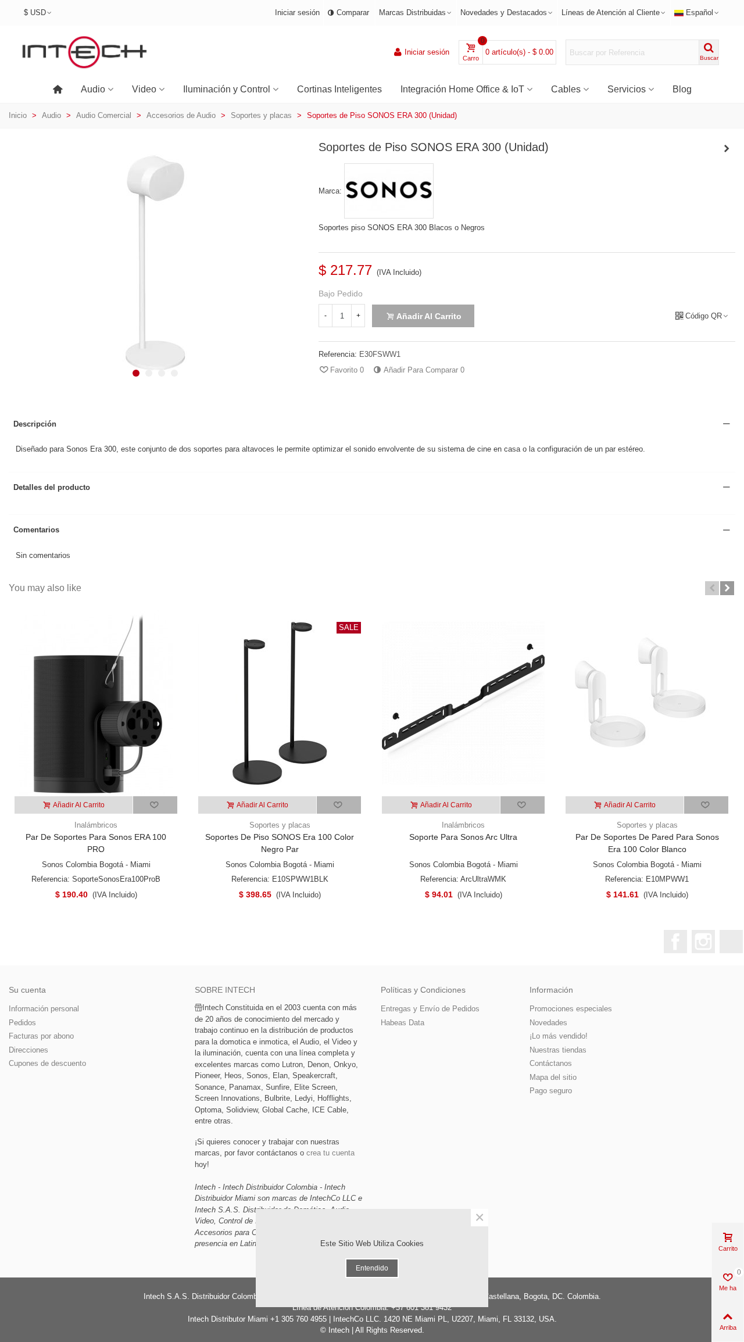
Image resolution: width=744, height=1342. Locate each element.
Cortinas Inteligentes (339, 89)
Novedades (548, 1022)
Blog (682, 89)
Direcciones (28, 1050)
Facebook (675, 941)
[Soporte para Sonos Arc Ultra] (463, 703)
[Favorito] (155, 805)
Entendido (372, 1268)
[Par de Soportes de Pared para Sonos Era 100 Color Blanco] (647, 703)
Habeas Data (402, 1022)
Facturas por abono (41, 1036)
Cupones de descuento (47, 1063)
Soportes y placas (279, 825)
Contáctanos (551, 1063)
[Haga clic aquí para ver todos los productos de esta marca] (389, 191)
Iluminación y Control (226, 89)
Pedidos (22, 1022)
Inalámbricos (95, 825)
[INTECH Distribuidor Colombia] (84, 52)
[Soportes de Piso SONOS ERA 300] (155, 379)
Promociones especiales (571, 1008)
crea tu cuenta (330, 1152)
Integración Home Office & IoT (462, 89)
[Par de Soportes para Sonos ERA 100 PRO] (96, 703)
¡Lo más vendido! (559, 1036)
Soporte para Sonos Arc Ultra (463, 837)
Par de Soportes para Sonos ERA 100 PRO (96, 843)
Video (144, 89)
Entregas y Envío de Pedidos (430, 1008)
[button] (136, 373)
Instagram (703, 941)
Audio (93, 89)
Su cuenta (27, 989)
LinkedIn (731, 941)
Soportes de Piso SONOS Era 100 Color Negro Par (279, 843)
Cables (566, 89)
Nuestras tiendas (558, 1050)
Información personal (44, 1008)
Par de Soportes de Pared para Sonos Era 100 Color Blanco (647, 843)
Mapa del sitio (553, 1077)
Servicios (626, 89)
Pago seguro (551, 1090)
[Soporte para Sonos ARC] (726, 149)
